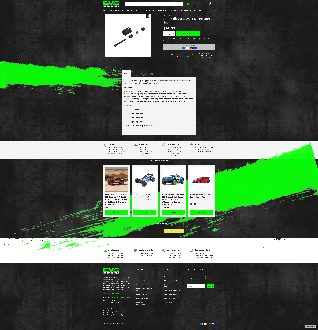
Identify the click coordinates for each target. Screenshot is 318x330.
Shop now (116, 212)
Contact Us (140, 277)
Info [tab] (126, 73)
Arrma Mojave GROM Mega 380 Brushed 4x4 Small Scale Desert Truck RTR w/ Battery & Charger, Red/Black (116, 200)
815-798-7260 (189, 54)
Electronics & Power (172, 281)
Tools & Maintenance (172, 291)
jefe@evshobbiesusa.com (120, 297)
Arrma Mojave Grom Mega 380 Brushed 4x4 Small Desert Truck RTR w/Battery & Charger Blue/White (173, 200)
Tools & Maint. (172, 10)
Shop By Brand (169, 299)
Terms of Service (143, 281)
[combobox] (154, 4)
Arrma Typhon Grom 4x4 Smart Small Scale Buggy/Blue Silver (143, 197)
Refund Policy (141, 295)
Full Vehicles (110, 10)
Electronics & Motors (131, 10)
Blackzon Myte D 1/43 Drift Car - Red (200, 196)
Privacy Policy (142, 285)
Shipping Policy (142, 299)
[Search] (127, 4)
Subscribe (211, 286)
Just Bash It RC (201, 10)
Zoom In (147, 16)
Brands (186, 10)
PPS (213, 10)
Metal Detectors (170, 295)
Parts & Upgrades (153, 10)
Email (188, 56)
